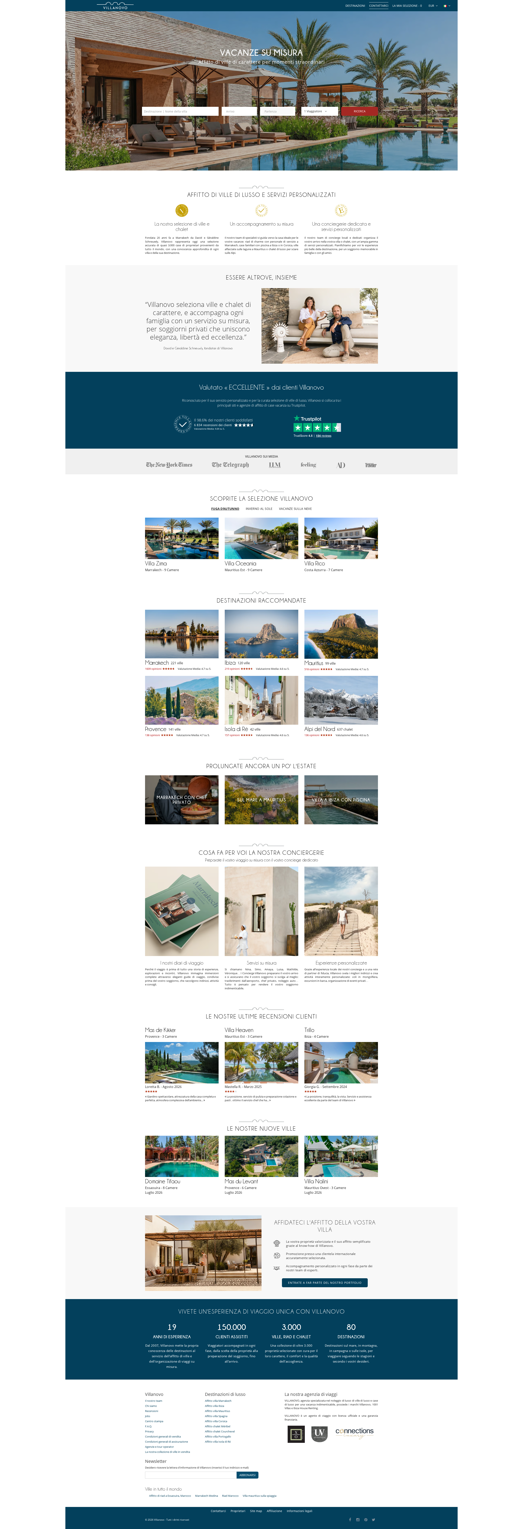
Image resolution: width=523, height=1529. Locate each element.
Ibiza (230, 663)
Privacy (149, 1431)
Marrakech (157, 663)
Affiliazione (274, 1511)
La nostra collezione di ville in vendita (167, 1452)
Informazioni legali (299, 1511)
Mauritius (313, 663)
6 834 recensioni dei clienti (213, 425)
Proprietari (238, 1511)
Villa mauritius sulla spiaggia (259, 1496)
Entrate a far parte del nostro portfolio (325, 1283)
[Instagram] (358, 1520)
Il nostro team (153, 1401)
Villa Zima (156, 563)
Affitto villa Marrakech (218, 1401)
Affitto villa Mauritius (217, 1411)
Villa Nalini (316, 1181)
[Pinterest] (365, 1520)
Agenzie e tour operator (159, 1447)
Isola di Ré (236, 729)
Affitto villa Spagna (216, 1416)
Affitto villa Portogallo (218, 1436)
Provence (155, 729)
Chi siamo (151, 1406)
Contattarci (378, 6)
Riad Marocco (230, 1496)
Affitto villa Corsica (216, 1421)
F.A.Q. (148, 1426)
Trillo (309, 1030)
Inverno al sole (259, 509)
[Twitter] (373, 1520)
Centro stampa (154, 1421)
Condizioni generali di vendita (163, 1436)
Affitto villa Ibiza (214, 1406)
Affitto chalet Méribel (217, 1426)
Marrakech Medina (206, 1496)
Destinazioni (355, 6)
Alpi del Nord (319, 729)
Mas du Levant (241, 1181)
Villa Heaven (239, 1030)
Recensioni (151, 1411)
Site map (256, 1511)
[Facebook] (350, 1520)
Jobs (147, 1416)
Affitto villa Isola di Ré (218, 1441)
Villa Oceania (240, 563)
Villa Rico (314, 563)
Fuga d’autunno (225, 509)
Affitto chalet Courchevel (220, 1431)
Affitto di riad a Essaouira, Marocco (170, 1496)
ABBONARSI (247, 1475)
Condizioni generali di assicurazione (166, 1441)
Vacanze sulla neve (295, 509)
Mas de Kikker (160, 1030)
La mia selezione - (407, 6)
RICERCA (359, 111)
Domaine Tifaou (162, 1181)
